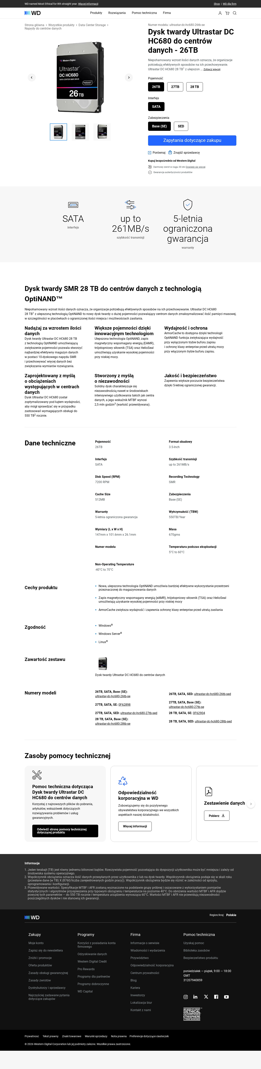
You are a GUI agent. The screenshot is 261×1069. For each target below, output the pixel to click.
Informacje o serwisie (144, 943)
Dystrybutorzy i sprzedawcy (47, 988)
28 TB (194, 87)
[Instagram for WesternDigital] (185, 997)
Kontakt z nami (140, 1010)
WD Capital (85, 991)
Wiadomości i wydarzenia (147, 950)
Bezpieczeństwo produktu (200, 958)
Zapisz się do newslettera (45, 950)
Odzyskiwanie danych (92, 954)
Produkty (96, 13)
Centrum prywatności (144, 973)
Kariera (135, 988)
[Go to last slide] (32, 77)
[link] (156, 152)
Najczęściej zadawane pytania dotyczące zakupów (49, 997)
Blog (133, 980)
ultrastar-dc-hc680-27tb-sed (138, 713)
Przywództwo (139, 958)
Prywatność (32, 1036)
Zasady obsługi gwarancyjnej (48, 973)
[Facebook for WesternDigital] (216, 997)
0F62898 (124, 704)
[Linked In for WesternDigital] (195, 997)
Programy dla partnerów (94, 976)
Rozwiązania (117, 13)
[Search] (234, 13)
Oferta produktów (40, 965)
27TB (175, 87)
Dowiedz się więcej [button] (195, 167)
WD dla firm (229, 3)
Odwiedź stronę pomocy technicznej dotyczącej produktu (62, 831)
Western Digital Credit (92, 961)
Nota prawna (119, 1036)
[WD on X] (206, 997)
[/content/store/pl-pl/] (33, 13)
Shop (217, 3)
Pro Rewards (86, 969)
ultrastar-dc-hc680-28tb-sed (213, 721)
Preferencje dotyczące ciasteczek (149, 1036)
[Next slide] (129, 77)
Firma (167, 13)
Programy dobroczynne (93, 984)
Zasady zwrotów (39, 980)
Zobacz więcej (211, 69)
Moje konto (36, 943)
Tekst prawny (50, 1036)
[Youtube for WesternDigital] (226, 997)
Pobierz (214, 816)
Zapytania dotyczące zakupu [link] (192, 140)
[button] (220, 14)
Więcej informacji (88, 3)
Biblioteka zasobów (196, 950)
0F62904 (199, 713)
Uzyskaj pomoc (193, 943)
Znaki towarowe (71, 1036)
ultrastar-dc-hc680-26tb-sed (212, 694)
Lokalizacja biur (141, 1002)
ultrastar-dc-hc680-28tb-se (112, 723)
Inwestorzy (137, 995)
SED (181, 126)
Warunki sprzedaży (96, 1036)
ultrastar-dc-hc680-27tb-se (186, 707)
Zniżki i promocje (40, 958)
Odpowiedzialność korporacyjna (152, 965)
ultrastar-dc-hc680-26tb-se (112, 696)
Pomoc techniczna (144, 13)
